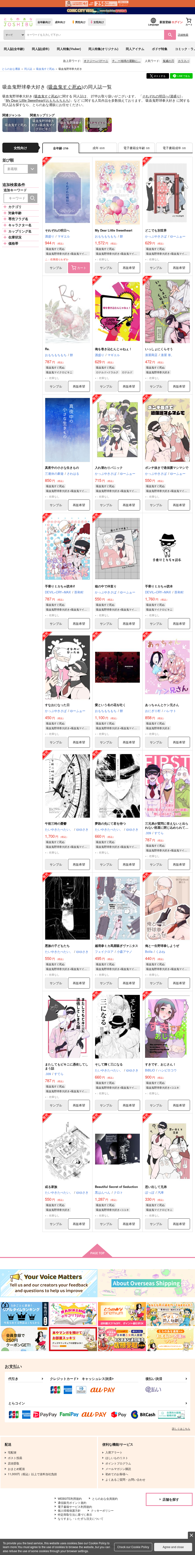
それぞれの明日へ (155, 96)
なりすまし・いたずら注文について (80, 1518)
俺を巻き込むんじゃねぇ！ (113, 349)
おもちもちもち (57, 100)
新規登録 (165, 22)
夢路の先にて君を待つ (110, 823)
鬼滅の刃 (168, 61)
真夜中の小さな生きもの (62, 467)
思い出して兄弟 (156, 1186)
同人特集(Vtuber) (69, 48)
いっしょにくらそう (159, 349)
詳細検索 (183, 34)
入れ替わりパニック (109, 467)
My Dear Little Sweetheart (25, 100)
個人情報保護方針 (69, 1510)
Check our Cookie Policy (133, 1547)
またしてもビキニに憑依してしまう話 (66, 1066)
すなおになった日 (57, 704)
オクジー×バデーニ (96, 61)
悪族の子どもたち (57, 945)
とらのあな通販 (11, 69)
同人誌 (28, 69)
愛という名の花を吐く (110, 704)
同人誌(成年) (40, 48)
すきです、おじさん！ (160, 1064)
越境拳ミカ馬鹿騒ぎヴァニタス (116, 945)
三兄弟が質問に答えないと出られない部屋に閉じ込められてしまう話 (166, 827)
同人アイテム (135, 48)
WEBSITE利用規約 (70, 1498)
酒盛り (175, 96)
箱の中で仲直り (106, 586)
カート (81, 267)
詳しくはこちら (181, 1428)
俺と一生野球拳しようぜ (162, 945)
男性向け (80, 22)
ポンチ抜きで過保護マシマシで (166, 467)
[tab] (98, 148)
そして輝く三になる (109, 1064)
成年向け (60, 22)
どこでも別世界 (156, 230)
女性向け (98, 22)
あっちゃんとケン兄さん (162, 704)
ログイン (177, 22)
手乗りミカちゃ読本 (159, 586)
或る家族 (51, 1186)
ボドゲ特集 (159, 48)
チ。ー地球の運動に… (126, 61)
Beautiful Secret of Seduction (116, 1186)
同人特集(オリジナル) (103, 48)
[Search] (32, 198)
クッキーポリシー (102, 1510)
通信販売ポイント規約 (72, 1502)
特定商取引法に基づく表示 (75, 1514)
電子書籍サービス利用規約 (75, 1507)
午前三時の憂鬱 (56, 823)
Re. (47, 349)
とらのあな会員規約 (105, 1498)
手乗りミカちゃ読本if (60, 586)
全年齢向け (44, 22)
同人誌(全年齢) (14, 48)
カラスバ (183, 61)
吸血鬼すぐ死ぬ (65, 86)
